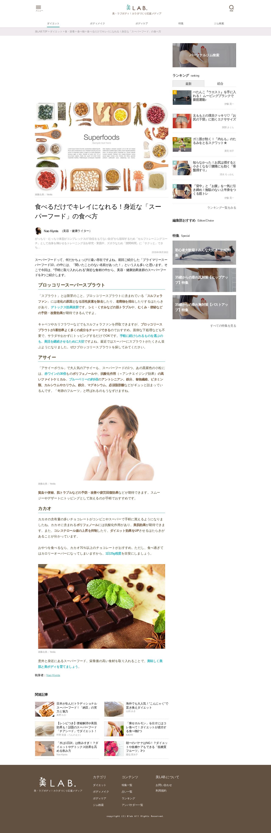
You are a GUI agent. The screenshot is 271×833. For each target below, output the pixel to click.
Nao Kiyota (53, 675)
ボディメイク (101, 791)
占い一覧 (127, 791)
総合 (220, 83)
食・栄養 (70, 31)
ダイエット (56, 31)
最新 (188, 83)
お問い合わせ (164, 785)
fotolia (49, 194)
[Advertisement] (101, 70)
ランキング (128, 798)
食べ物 (81, 31)
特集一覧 (127, 785)
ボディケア (99, 798)
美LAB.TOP (41, 31)
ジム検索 (98, 805)
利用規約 (161, 790)
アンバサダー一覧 (132, 805)
